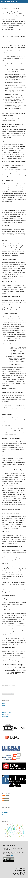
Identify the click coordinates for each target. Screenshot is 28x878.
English (4, 705)
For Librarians (5, 814)
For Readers (5, 810)
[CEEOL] (12, 760)
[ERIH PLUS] (11, 751)
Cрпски (4, 703)
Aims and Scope (6, 712)
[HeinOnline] (14, 731)
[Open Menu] (1, 1)
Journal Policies (6, 716)
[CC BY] (8, 861)
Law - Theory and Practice (10, 1)
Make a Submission (8, 694)
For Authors (5, 812)
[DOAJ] (11, 740)
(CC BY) (12, 855)
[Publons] (14, 786)
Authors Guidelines (7, 714)
